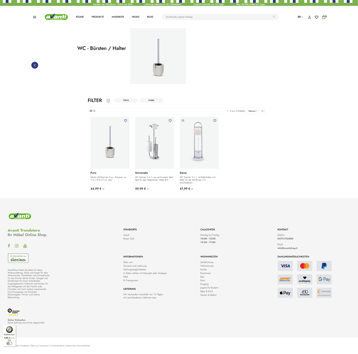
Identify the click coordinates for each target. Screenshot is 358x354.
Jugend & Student (209, 287)
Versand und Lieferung (135, 265)
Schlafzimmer (207, 262)
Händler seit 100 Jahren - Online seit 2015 (113, 4)
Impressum (44, 345)
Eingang (204, 284)
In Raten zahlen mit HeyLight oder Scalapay (145, 273)
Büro (202, 280)
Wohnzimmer (207, 265)
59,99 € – (142, 189)
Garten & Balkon (208, 295)
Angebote (118, 16)
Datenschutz (71, 345)
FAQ (125, 276)
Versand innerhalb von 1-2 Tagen (208, 4)
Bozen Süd (128, 238)
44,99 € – (97, 189)
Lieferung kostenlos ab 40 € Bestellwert (163, 4)
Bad (202, 276)
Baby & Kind (206, 291)
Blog (150, 16)
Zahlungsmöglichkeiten (134, 269)
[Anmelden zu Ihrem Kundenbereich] (309, 17)
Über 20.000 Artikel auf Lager (250, 4)
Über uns (128, 262)
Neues (135, 16)
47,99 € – (186, 189)
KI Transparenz (130, 280)
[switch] (9, 343)
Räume (80, 16)
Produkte (98, 16)
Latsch (126, 235)
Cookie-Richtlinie (57, 345)
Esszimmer (205, 273)
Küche (203, 269)
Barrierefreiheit (83, 345)
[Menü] (14, 326)
